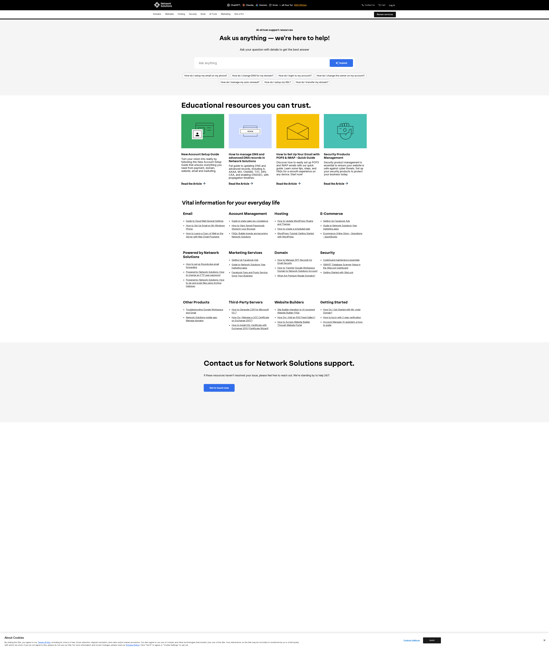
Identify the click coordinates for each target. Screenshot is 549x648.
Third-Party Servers (246, 302)
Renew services (385, 14)
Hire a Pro (239, 14)
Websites (169, 14)
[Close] (544, 640)
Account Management (248, 214)
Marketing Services (245, 253)
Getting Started (334, 302)
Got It (431, 640)
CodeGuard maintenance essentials (341, 260)
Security (193, 14)
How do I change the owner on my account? (341, 75)
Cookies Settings (412, 640)
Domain (281, 253)
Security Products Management (337, 156)
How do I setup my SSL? (277, 82)
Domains (157, 14)
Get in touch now (219, 387)
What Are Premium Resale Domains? (296, 275)
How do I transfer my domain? (312, 82)
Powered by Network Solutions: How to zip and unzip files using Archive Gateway (205, 283)
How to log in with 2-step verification (342, 317)
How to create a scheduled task (293, 228)
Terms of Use (44, 642)
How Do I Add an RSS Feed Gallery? (296, 317)
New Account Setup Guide (200, 154)
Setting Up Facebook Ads (336, 221)
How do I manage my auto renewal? (240, 82)
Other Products (196, 302)
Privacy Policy (133, 645)
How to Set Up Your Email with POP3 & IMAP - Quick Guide (298, 156)
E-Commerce (331, 214)
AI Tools (213, 14)
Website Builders (289, 302)
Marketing (225, 14)
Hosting (181, 14)
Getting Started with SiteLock (338, 272)
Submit (343, 63)
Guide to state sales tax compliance (250, 221)
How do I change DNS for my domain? (252, 75)
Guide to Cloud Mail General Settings (204, 221)
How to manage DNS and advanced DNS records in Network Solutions (247, 158)
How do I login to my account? (295, 75)
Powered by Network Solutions (201, 255)
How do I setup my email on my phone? (205, 75)
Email (203, 14)
